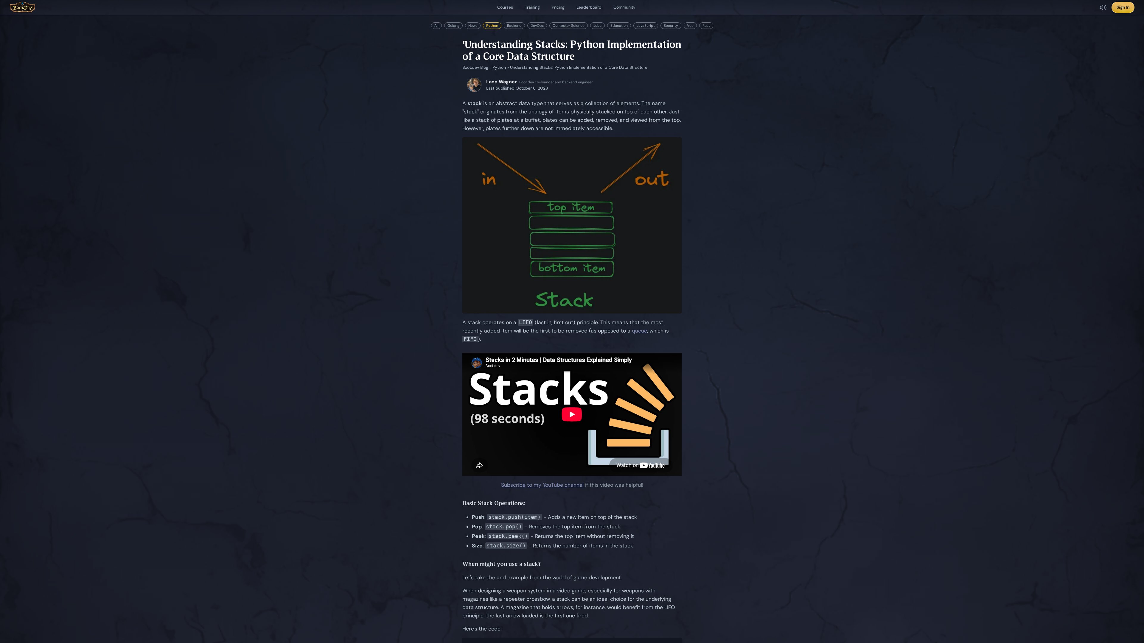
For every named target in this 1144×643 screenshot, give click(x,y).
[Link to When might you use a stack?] (545, 563)
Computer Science (569, 25)
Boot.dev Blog (475, 67)
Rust (706, 25)
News (472, 25)
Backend (514, 25)
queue (639, 330)
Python (492, 25)
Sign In (1123, 7)
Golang (453, 25)
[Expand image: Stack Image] (572, 225)
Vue (690, 25)
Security (671, 25)
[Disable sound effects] (1103, 7)
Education (619, 25)
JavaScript (646, 25)
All (436, 25)
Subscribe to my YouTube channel (543, 485)
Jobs (597, 25)
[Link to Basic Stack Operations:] (529, 503)
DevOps (537, 25)
